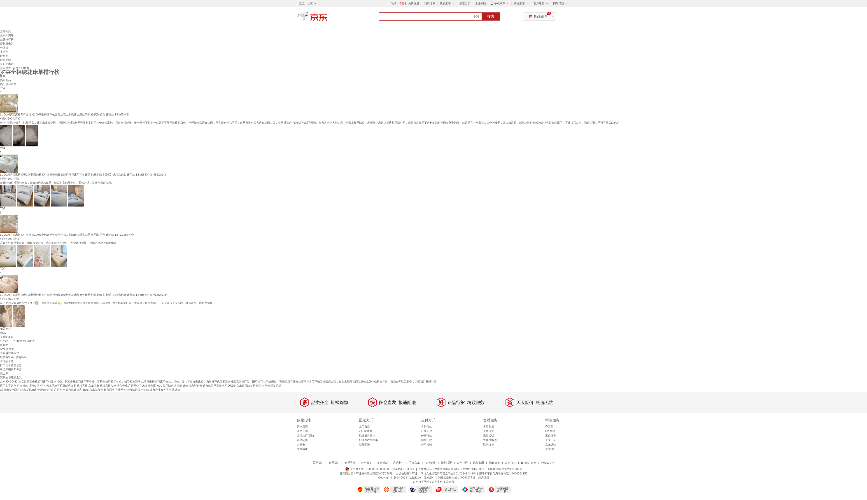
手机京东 (499, 3)
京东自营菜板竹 (9, 353)
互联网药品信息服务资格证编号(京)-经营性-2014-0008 (451, 469)
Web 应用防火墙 (166, 385)
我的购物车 (540, 16)
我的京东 (445, 3)
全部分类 (5, 31)
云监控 (260, 385)
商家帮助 (382, 462)
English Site (528, 462)
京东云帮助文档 (245, 385)
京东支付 (437, 481)
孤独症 (4, 345)
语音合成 (122, 385)
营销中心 (398, 462)
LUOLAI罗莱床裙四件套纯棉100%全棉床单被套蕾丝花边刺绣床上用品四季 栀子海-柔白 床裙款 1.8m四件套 (64, 114)
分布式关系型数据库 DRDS (219, 385)
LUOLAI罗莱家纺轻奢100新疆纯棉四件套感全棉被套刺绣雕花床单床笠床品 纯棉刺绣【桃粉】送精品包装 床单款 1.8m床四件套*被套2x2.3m (84, 294)
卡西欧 (145, 389)
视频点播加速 (108, 385)
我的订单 (429, 3)
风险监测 (478, 462)
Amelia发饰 (7, 349)
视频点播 (33, 385)
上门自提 (364, 426)
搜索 (490, 16)
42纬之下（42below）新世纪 (17, 341)
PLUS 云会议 (148, 385)
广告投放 (22, 385)
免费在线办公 (45, 389)
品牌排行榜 (7, 39)
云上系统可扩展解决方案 (61, 385)
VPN (43, 385)
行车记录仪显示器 (11, 365)
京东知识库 (7, 35)
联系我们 (334, 462)
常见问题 (302, 440)
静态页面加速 (28, 389)
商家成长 (182, 385)
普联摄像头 (7, 43)
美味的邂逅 (7, 336)
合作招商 (366, 462)
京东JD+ (550, 449)
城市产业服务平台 (160, 389)
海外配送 (364, 444)
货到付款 (426, 426)
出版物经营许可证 (406, 473)
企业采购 (480, 3)
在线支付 (426, 431)
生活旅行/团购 (305, 435)
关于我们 (318, 462)
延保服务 (550, 435)
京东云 (450, 481)
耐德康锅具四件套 (11, 369)
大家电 (301, 444)
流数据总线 (133, 389)
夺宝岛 (549, 426)
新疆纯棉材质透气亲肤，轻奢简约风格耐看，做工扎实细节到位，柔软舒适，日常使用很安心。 (57, 182)
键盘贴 (4, 55)
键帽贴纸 (5, 59)
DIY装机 (550, 431)
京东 (327, 18)
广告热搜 (59, 389)
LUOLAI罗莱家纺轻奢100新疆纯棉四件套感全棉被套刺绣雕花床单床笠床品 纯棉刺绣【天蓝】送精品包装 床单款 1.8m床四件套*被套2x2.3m (84, 174)
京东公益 (510, 462)
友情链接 (430, 462)
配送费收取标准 (368, 440)
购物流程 (302, 426)
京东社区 (462, 462)
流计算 (176, 389)
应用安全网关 (11, 389)
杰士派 (4, 373)
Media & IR (548, 462)
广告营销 (133, 385)
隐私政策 (494, 462)
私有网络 (109, 389)
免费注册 (413, 3)
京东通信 (550, 444)
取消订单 (488, 444)
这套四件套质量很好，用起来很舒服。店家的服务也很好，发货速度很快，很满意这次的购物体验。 (59, 242)
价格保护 (488, 431)
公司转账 (426, 444)
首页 (16, 68)
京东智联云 (195, 385)
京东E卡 (550, 440)
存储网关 (120, 389)
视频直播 (82, 385)
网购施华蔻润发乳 (11, 377)
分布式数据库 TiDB (77, 389)
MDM (3, 332)
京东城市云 (96, 389)
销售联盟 (446, 462)
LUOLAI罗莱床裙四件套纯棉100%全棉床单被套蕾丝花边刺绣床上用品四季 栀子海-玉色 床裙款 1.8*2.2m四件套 (67, 234)
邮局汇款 (426, 440)
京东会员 (464, 3)
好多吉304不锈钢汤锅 (13, 357)
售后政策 (488, 426)
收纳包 (4, 51)
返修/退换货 (490, 440)
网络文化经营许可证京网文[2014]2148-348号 (448, 473)
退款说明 (488, 435)
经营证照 (483, 477)
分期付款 (426, 435)
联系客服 (302, 449)
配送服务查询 (367, 435)
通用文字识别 (8, 385)
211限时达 (365, 431)
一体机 (4, 47)
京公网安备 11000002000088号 (369, 469)
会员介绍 (302, 431)
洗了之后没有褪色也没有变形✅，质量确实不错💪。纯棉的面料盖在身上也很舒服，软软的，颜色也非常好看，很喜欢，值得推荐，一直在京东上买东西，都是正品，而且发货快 (106, 303)
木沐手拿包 (7, 361)
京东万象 (93, 385)
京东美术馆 (7, 64)
